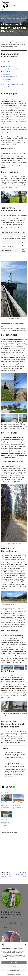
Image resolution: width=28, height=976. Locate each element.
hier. (24, 684)
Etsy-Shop (12, 922)
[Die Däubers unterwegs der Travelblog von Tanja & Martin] (5, 5)
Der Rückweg (6, 81)
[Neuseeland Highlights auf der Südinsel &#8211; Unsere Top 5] (6, 814)
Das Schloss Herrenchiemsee (10, 76)
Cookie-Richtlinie (11, 974)
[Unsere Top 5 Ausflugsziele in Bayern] (6, 797)
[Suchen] (25, 5)
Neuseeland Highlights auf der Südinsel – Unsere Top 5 (6, 819)
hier (3, 123)
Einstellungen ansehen (14, 970)
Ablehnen (14, 966)
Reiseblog (9, 18)
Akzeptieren (14, 962)
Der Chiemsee (6, 63)
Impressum (18, 974)
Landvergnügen (6, 61)
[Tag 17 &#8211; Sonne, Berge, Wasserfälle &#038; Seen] (18, 797)
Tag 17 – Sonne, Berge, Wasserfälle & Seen (18, 803)
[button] (26, 944)
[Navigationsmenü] (14, 5)
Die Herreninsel (6, 74)
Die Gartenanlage (7, 79)
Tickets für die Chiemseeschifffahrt (11, 69)
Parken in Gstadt (7, 66)
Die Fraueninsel (6, 71)
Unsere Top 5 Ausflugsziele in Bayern (4, 803)
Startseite (3, 18)
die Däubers (6, 15)
